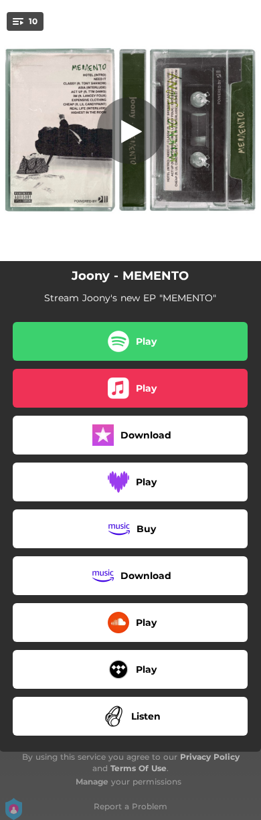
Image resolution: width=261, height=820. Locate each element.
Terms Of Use (138, 768)
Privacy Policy (210, 757)
